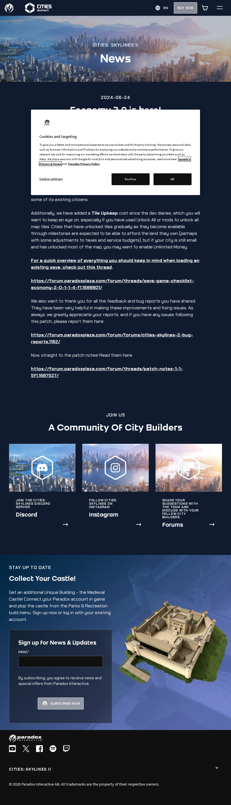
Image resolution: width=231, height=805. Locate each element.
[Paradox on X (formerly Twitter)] (26, 749)
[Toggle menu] (219, 8)
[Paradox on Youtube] (12, 749)
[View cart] (205, 8)
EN (165, 8)
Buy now (185, 8)
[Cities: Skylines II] (217, 768)
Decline (130, 179)
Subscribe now (65, 703)
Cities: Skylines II (30, 769)
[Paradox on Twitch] (66, 749)
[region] (115, 152)
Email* (23, 652)
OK (172, 179)
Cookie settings (51, 179)
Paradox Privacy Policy (84, 164)
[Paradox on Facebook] (39, 749)
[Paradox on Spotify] (53, 749)
